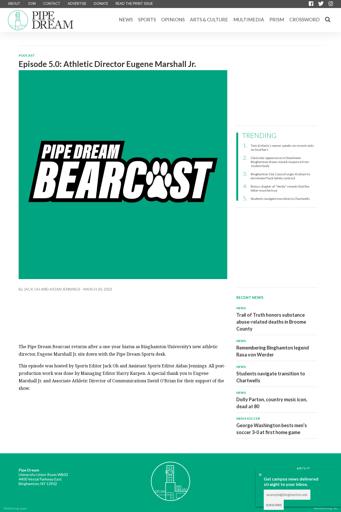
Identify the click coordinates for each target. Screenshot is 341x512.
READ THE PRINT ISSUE (134, 3)
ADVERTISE (77, 3)
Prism (276, 19)
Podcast (27, 55)
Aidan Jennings (65, 289)
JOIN (32, 3)
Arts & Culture (209, 19)
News (126, 19)
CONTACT (51, 3)
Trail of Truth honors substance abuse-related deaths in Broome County (271, 322)
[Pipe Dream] (170, 477)
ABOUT (14, 3)
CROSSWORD (304, 19)
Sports (147, 19)
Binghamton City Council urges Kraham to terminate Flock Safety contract (280, 176)
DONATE (101, 3)
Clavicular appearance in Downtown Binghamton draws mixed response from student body (280, 162)
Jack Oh (32, 289)
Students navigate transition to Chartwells (280, 199)
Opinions (173, 19)
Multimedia (248, 19)
